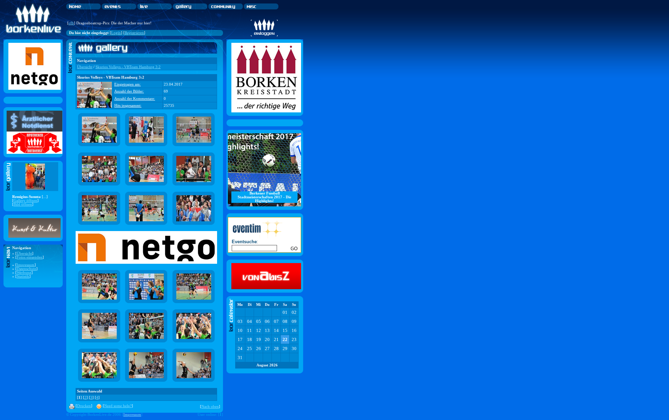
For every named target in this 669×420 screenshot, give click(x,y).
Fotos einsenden (30, 257)
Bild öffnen (23, 204)
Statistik (23, 276)
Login (116, 33)
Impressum (25, 265)
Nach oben (210, 407)
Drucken (84, 406)
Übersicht (24, 253)
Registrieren (134, 33)
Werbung (24, 273)
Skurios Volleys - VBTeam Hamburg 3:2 (128, 67)
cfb (71, 23)
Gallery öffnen (25, 201)
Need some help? (118, 406)
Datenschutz (26, 269)
